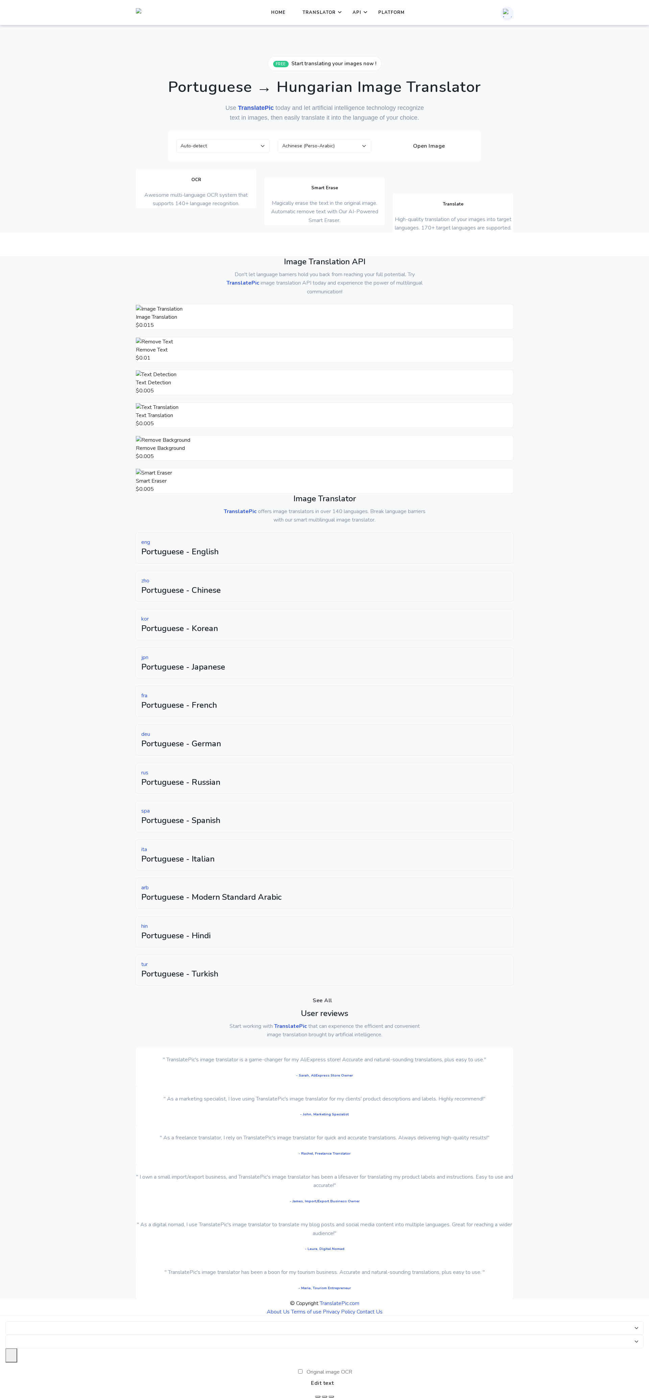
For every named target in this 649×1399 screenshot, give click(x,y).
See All (322, 1000)
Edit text (322, 1383)
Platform (391, 12)
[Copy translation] (331, 1397)
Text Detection (153, 382)
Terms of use (306, 1312)
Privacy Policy (339, 1312)
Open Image (428, 146)
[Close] (11, 1355)
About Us (278, 1312)
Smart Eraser (151, 481)
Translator (319, 12)
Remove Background (160, 448)
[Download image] (317, 1397)
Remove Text (152, 350)
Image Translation (156, 317)
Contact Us (370, 1312)
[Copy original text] (324, 1397)
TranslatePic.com (339, 1303)
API (357, 12)
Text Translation (154, 415)
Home (278, 12)
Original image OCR (329, 1372)
